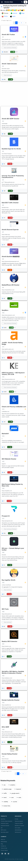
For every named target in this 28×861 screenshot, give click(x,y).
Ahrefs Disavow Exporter (10, 229)
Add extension (18, 830)
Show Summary (7, 75)
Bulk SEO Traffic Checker (10, 202)
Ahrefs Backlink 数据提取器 (11, 256)
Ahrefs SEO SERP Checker (10, 119)
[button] (2, 2)
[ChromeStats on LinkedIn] (2, 853)
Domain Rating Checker (9, 754)
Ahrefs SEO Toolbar (8, 34)
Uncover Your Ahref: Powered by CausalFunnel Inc (13, 176)
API (1, 827)
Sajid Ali (3, 463)
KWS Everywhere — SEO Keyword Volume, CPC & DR (13, 373)
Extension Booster (5, 825)
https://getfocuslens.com (8, 349)
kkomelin (4, 554)
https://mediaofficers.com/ (8, 289)
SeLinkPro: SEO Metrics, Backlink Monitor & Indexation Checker (13, 672)
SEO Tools (5, 609)
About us (3, 839)
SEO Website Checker (9, 459)
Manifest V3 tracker (19, 825)
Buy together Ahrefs (8, 580)
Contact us (3, 846)
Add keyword (18, 832)
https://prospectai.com (7, 520)
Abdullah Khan (5, 207)
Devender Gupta (6, 68)
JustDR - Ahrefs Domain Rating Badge (12, 343)
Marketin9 (5, 433)
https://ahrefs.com (6, 39)
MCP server (3, 830)
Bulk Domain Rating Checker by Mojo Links (12, 485)
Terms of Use (4, 848)
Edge (22, 13)
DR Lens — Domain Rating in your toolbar (13, 549)
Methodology (4, 841)
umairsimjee (4, 123)
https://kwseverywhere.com (8, 379)
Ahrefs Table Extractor (9, 64)
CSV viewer (17, 827)
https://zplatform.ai (6, 705)
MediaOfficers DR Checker (10, 285)
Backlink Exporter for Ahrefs (11, 149)
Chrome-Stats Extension (6, 821)
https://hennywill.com (7, 614)
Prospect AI (6, 516)
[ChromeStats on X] (8, 853)
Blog (2, 843)
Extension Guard (4, 823)
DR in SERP (5, 727)
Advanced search (19, 821)
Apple (13, 16)
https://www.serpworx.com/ (8, 315)
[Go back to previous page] (2, 7)
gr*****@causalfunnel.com (8, 182)
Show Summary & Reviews (10, 47)
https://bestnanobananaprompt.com (10, 261)
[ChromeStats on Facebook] (5, 853)
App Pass (3, 819)
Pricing (16, 819)
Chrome (6, 13)
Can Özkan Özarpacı (7, 153)
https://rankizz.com (6, 646)
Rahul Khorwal (5, 758)
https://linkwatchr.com (7, 731)
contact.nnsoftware (6, 585)
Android (14, 13)
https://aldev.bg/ (6, 234)
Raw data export (4, 832)
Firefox (6, 16)
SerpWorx (5, 310)
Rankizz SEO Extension (9, 641)
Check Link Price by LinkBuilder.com (14, 407)
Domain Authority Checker (11, 700)
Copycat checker (19, 823)
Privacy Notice (4, 850)
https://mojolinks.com (7, 490)
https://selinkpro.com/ (7, 678)
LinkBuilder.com (5, 411)
